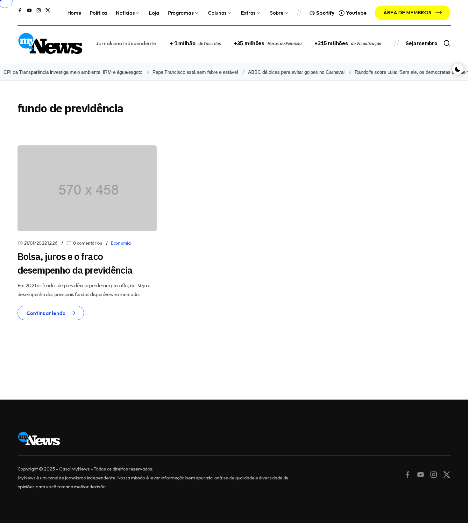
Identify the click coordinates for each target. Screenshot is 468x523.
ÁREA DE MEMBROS (407, 12)
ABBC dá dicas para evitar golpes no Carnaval (292, 72)
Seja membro (421, 43)
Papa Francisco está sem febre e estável (191, 72)
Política (98, 13)
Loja (154, 13)
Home (74, 13)
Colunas (217, 13)
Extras (248, 13)
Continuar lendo (46, 313)
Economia (121, 243)
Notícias (125, 13)
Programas (180, 13)
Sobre (276, 13)
